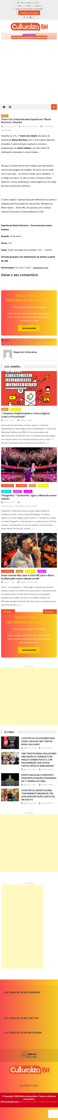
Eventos (6, 491)
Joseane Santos (47, 747)
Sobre (19, 5)
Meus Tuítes (6, 1024)
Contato (28, 5)
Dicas (5, 116)
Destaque (21, 485)
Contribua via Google (29, 12)
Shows (28, 491)
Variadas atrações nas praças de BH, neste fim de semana (10, 611)
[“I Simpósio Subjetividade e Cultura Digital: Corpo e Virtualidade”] (29, 388)
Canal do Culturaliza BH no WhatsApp (29, 8)
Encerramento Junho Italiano (21, 340)
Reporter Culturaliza (29, 126)
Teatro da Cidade (19, 343)
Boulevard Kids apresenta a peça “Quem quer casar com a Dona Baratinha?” (51, 611)
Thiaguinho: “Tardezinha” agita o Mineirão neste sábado (29, 496)
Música (17, 491)
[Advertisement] (29, 76)
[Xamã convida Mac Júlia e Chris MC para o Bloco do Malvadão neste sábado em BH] (29, 550)
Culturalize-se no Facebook (22, 992)
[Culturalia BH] (29, 1069)
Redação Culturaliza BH (29, 582)
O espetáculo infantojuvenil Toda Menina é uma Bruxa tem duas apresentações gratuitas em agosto (38, 795)
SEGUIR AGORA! (29, 328)
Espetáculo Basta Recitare (44, 340)
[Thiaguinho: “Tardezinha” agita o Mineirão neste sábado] (29, 464)
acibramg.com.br (40, 267)
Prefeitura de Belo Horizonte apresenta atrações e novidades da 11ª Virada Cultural (38, 778)
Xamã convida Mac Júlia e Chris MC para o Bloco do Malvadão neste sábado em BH (27, 576)
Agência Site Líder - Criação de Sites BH (38, 1101)
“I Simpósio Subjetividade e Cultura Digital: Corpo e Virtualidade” (25, 414)
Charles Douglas (26, 420)
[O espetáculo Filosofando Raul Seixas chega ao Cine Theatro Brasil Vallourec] (10, 742)
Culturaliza (8, 485)
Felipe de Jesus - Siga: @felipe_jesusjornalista (19, 506)
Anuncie (38, 5)
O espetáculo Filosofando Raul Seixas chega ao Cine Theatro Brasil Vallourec (38, 741)
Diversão (16, 409)
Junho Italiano (6, 343)
